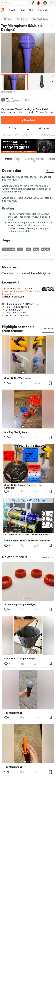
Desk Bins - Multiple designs (20, 658)
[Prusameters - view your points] (38, 3)
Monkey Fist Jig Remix (16, 432)
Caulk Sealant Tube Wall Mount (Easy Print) (27, 540)
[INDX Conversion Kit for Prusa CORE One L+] (28, 146)
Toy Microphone (13, 712)
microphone (8, 249)
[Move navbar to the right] (53, 10)
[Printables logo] (2, 10)
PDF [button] (51, 170)
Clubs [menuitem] (31, 10)
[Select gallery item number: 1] (23, 372)
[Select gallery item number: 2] (26, 372)
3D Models (8, 19)
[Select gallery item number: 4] (30, 372)
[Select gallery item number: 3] (28, 372)
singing (45, 249)
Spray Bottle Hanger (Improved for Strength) (23, 486)
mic (28, 249)
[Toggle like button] (6, 383)
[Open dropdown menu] (52, 25)
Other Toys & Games (40, 19)
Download (29, 119)
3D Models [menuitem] (12, 10)
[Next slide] (52, 82)
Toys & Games (22, 19)
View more (48, 328)
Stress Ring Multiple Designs (20, 604)
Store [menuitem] (23, 10)
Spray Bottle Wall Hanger (18, 378)
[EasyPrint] (33, 3)
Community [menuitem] (43, 10)
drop (20, 249)
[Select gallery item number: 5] (32, 372)
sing (36, 249)
